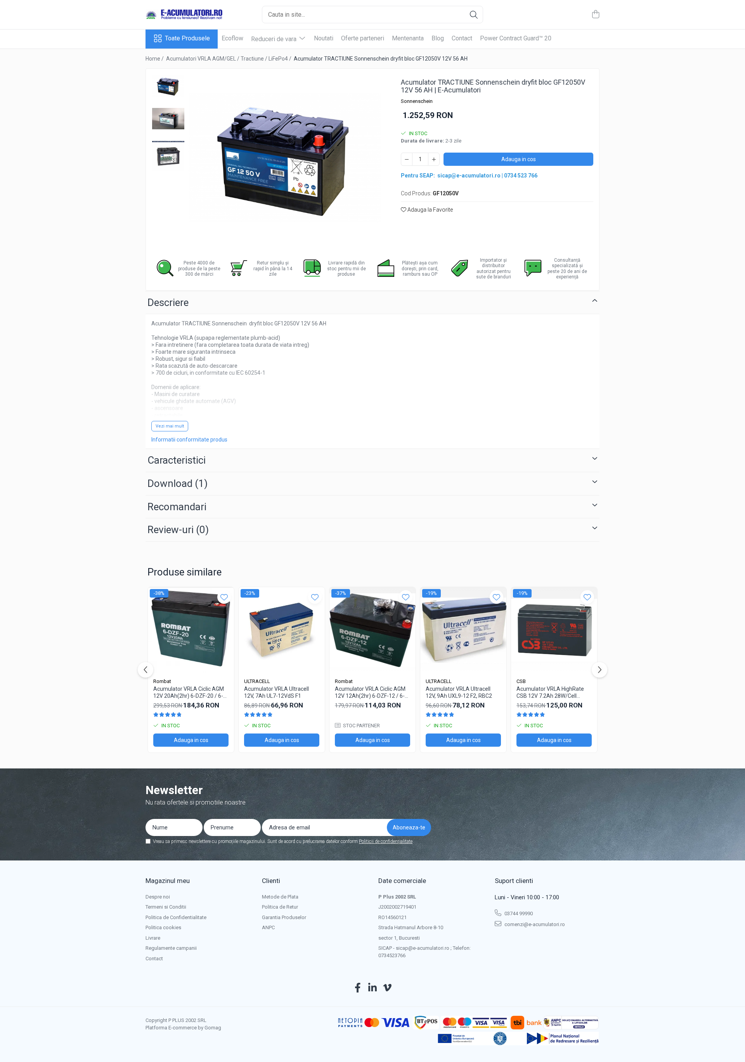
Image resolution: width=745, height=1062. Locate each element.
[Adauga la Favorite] (224, 597)
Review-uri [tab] (178, 529)
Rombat (162, 681)
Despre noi (158, 897)
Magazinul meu (168, 881)
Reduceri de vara (274, 39)
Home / (155, 59)
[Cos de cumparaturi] (595, 14)
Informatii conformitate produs (189, 439)
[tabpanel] (285, 157)
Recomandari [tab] (176, 507)
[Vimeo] (387, 988)
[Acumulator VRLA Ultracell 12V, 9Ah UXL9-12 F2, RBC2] (463, 630)
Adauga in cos (518, 159)
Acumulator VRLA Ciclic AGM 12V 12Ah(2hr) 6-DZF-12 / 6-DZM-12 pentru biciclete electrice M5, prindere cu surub (372, 692)
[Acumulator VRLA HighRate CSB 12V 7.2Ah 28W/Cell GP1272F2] (554, 630)
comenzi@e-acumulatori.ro (534, 924)
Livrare (153, 938)
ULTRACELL (257, 681)
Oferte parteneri (362, 38)
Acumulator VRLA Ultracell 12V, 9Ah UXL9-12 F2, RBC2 (459, 692)
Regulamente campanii (171, 948)
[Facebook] (358, 988)
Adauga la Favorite (429, 210)
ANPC (268, 927)
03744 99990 (518, 913)
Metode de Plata (280, 897)
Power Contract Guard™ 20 (515, 38)
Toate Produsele (187, 38)
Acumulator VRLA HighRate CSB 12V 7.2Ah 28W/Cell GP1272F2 (550, 692)
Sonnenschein (417, 101)
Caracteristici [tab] (176, 460)
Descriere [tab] (168, 302)
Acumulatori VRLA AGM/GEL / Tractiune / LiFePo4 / (229, 59)
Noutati (323, 38)
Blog (437, 38)
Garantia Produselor (284, 917)
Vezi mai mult (170, 426)
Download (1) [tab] (177, 483)
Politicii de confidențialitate (385, 841)
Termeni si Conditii (166, 907)
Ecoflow (232, 38)
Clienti (271, 881)
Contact (462, 38)
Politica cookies (163, 927)
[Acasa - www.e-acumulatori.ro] (184, 15)
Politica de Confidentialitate (176, 917)
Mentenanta (408, 38)
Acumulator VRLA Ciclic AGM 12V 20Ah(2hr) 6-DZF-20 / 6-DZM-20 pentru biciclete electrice (188, 692)
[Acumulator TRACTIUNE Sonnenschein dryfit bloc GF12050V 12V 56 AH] (285, 157)
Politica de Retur (280, 907)
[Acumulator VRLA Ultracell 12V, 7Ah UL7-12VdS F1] (282, 630)
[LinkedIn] (372, 988)
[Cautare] (473, 14)
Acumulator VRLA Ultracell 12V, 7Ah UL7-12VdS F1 (276, 692)
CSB (521, 681)
